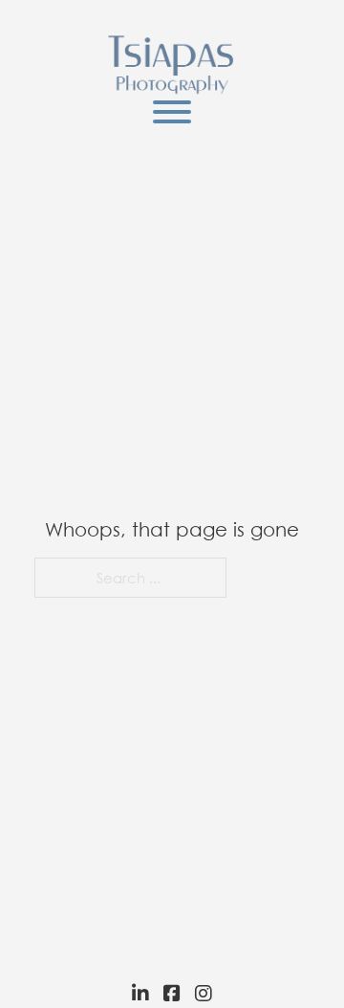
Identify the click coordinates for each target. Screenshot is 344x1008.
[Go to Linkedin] (135, 993)
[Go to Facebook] (172, 993)
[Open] (172, 111)
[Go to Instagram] (208, 993)
